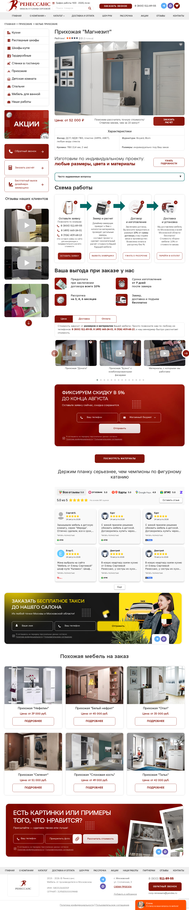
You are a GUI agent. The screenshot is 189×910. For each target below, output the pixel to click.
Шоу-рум (107, 16)
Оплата (106, 319)
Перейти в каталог (169, 256)
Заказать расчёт (168, 121)
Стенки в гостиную (25, 63)
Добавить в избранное (125, 894)
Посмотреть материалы (120, 459)
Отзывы (160, 16)
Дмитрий (159, 550)
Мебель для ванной (26, 94)
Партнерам (149, 871)
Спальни (18, 86)
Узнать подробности (169, 162)
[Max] (170, 6)
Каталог (58, 16)
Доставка (84, 319)
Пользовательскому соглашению (108, 439)
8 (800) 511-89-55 (145, 6)
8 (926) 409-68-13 (145, 10)
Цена (64, 319)
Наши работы (21, 101)
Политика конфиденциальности (77, 905)
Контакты (178, 16)
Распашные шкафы (25, 40)
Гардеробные (21, 55)
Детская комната (24, 78)
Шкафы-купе (21, 48)
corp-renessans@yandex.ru (163, 893)
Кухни (16, 32)
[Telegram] (164, 6)
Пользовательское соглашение (112, 905)
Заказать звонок (115, 6)
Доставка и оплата (83, 16)
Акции (144, 16)
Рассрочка (126, 16)
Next (28, 322)
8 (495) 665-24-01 (145, 2)
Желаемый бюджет (141, 417)
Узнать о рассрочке (136, 256)
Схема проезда (123, 887)
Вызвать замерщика (103, 256)
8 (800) (161, 878)
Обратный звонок (165, 887)
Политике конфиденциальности (79, 439)
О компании (37, 16)
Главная (16, 16)
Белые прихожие (46, 24)
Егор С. (70, 550)
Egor (156, 513)
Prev (28, 207)
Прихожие (25, 24)
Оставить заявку (69, 256)
